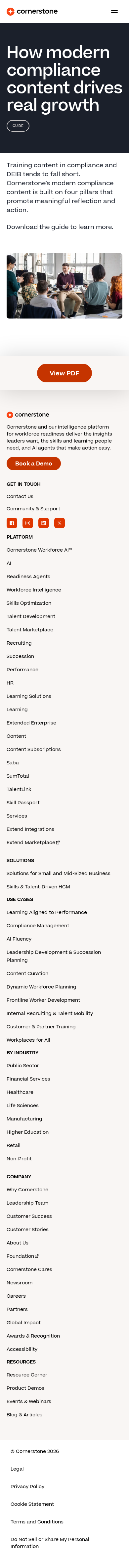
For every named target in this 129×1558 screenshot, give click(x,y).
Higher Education (28, 1132)
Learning (17, 709)
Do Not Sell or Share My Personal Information (50, 1543)
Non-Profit (19, 1158)
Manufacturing (24, 1118)
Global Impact (24, 1322)
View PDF (64, 373)
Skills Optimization (29, 603)
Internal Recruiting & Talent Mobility (50, 1013)
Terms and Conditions (37, 1521)
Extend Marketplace (31, 842)
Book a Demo (33, 464)
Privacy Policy (27, 1486)
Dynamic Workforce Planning (41, 986)
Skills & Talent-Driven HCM (38, 886)
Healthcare (20, 1092)
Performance (22, 669)
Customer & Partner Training (41, 1026)
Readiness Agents (28, 576)
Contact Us (20, 496)
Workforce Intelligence (34, 589)
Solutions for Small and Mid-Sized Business (58, 873)
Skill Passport (23, 802)
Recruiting (19, 643)
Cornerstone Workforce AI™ (39, 550)
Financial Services (28, 1079)
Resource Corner (27, 1374)
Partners (17, 1309)
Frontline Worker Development (43, 1000)
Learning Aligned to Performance (47, 912)
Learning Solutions (29, 696)
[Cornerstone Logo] (32, 12)
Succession (20, 656)
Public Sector (23, 1065)
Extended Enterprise (31, 722)
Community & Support (33, 508)
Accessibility (22, 1349)
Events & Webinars (29, 1401)
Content (16, 736)
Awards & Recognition (33, 1336)
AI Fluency (19, 939)
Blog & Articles (24, 1414)
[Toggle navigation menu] (111, 11)
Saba (13, 762)
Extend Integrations (30, 829)
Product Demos (25, 1388)
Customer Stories (28, 1229)
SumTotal (18, 776)
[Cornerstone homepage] (64, 415)
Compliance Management (38, 925)
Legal (17, 1469)
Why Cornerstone (27, 1189)
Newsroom (19, 1282)
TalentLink (19, 789)
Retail (14, 1145)
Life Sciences (23, 1105)
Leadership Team (27, 1203)
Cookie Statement (32, 1504)
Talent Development (31, 616)
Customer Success (29, 1216)
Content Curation (27, 973)
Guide (18, 125)
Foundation (20, 1256)
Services (17, 816)
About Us (17, 1242)
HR (10, 683)
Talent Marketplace (30, 629)
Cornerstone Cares (29, 1269)
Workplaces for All (28, 1040)
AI (9, 563)
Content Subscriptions (34, 749)
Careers (16, 1296)
